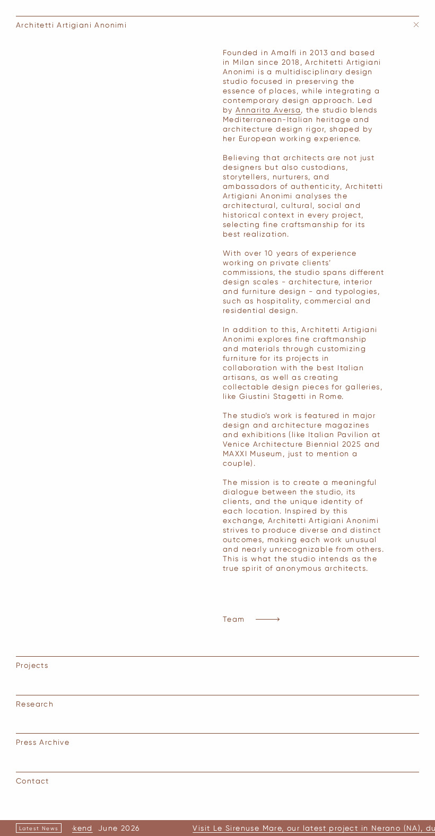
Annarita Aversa (268, 110)
